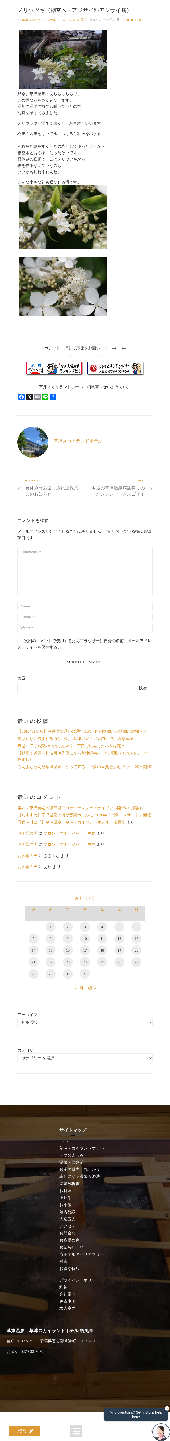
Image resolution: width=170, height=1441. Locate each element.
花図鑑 (82, 19)
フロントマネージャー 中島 (69, 833)
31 (85, 974)
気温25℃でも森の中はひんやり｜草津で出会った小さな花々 (71, 746)
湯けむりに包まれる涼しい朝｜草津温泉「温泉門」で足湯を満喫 (75, 738)
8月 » (91, 988)
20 (136, 950)
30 (68, 974)
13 (136, 939)
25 (102, 962)
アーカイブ (27, 1014)
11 (102, 939)
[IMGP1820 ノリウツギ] (62, 247)
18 (102, 950)
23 (68, 962)
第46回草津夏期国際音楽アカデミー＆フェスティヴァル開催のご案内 (79, 808)
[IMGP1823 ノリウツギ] (62, 314)
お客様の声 (27, 833)
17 (85, 950)
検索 (21, 678)
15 (50, 950)
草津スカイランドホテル (39, 19)
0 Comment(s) (132, 19)
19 (119, 950)
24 (85, 962)
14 (33, 950)
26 (119, 962)
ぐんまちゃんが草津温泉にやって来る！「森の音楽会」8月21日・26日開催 (84, 767)
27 (136, 962)
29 (50, 974)
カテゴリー (27, 1050)
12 (119, 939)
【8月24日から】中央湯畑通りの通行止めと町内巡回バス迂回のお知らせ (82, 731)
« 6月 (78, 988)
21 (33, 962)
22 (50, 962)
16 (68, 950)
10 (85, 939)
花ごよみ (69, 19)
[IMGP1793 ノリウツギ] (62, 87)
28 (33, 974)
